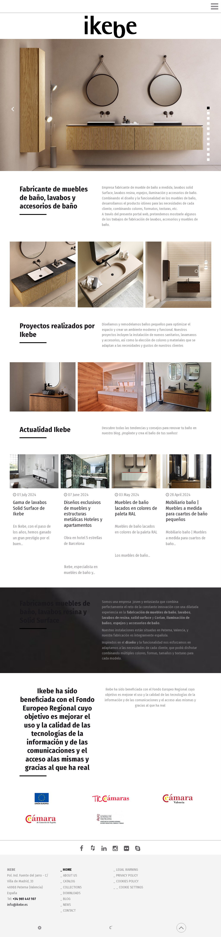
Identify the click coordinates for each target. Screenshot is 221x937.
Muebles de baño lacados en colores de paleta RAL (136, 508)
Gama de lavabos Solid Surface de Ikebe (30, 508)
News (67, 905)
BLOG (66, 899)
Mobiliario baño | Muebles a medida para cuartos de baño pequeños (186, 510)
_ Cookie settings (129, 887)
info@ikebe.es (17, 905)
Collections (72, 887)
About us (70, 875)
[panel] (40, 927)
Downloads (72, 893)
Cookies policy (127, 881)
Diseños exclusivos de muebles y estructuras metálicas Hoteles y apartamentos (83, 513)
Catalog (69, 881)
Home (67, 870)
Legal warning (127, 870)
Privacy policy (127, 875)
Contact (69, 910)
